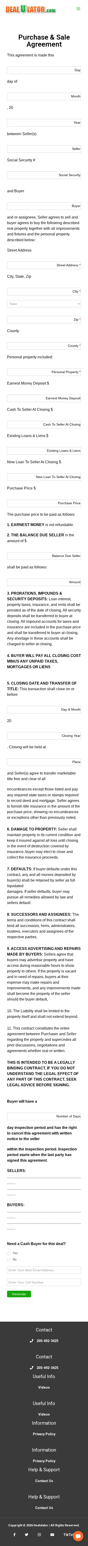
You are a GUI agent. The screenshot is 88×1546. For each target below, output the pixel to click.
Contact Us (44, 1481)
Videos (44, 1387)
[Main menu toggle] (78, 9)
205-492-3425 (47, 1341)
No (14, 1259)
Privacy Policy (44, 1434)
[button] (78, 1536)
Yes (15, 1253)
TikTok (69, 1535)
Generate (19, 1294)
